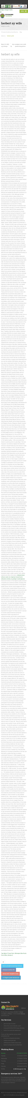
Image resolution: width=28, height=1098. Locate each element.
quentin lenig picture (20, 46)
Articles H (10, 955)
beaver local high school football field (13, 1044)
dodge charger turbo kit (6, 11)
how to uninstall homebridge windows (12, 966)
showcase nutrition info (9, 969)
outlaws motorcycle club (10, 1040)
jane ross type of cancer (9, 1023)
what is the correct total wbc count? (12, 1025)
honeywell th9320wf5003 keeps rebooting (14, 1028)
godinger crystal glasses (18, 579)
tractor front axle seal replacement (12, 1030)
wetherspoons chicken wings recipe (12, 1042)
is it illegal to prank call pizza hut (11, 977)
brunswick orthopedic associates (12, 1038)
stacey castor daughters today (10, 973)
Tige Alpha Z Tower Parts (7, 953)
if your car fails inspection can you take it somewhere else (11, 1035)
